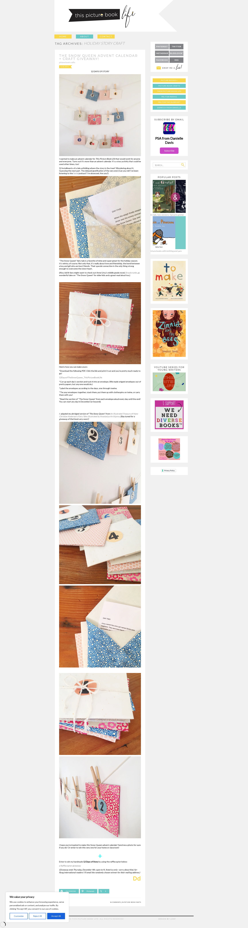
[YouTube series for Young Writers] (169, 390)
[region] (37, 907)
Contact (106, 36)
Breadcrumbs (131, 272)
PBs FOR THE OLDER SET (169, 102)
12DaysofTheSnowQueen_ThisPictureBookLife (80, 377)
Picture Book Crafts (67, 62)
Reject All (37, 916)
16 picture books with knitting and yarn (164, 251)
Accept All (56, 916)
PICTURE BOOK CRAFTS (169, 86)
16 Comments (115, 902)
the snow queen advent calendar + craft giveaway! (98, 57)
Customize (19, 916)
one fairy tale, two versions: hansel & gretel (164, 214)
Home (63, 36)
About (84, 36)
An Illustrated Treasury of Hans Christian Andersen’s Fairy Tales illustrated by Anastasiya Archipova (98, 414)
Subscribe (169, 150)
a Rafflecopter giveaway (70, 865)
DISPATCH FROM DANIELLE (169, 108)
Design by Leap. (167, 919)
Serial (75, 173)
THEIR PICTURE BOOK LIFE (169, 91)
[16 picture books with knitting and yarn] (164, 248)
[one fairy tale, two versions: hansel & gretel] (164, 212)
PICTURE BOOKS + (169, 80)
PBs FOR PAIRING (169, 97)
